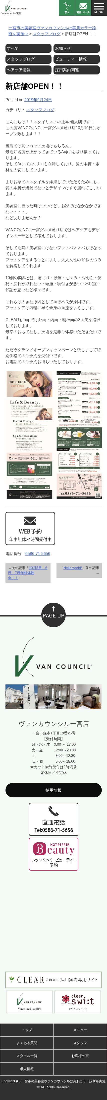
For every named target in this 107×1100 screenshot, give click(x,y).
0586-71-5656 (37, 553)
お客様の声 (80, 1056)
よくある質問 (26, 1043)
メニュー (80, 1030)
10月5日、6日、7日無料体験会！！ (27, 573)
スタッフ (80, 1043)
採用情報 (53, 790)
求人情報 (27, 1069)
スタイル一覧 (26, 1056)
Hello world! (72, 568)
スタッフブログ (40, 110)
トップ (27, 1030)
